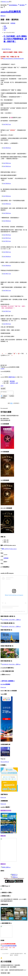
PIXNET (7, 953)
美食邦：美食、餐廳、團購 (8, 947)
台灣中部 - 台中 (14, 383)
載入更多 (3, 388)
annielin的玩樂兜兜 (11, 11)
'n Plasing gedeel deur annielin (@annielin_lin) (14, 611)
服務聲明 (16, 955)
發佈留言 (3, 397)
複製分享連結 (4, 949)
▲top (2, 385)
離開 (9, 973)
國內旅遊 (12, 381)
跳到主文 (3, 15)
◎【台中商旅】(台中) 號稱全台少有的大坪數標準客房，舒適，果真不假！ (15, 38)
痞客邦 (10, 377)
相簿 (5, 26)
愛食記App (15, 877)
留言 (13, 377)
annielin (2, 368)
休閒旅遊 (12, 23)
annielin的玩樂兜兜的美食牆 (8, 943)
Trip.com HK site (5, 761)
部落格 (5, 28)
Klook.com (3, 687)
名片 (5, 30)
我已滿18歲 (3, 973)
